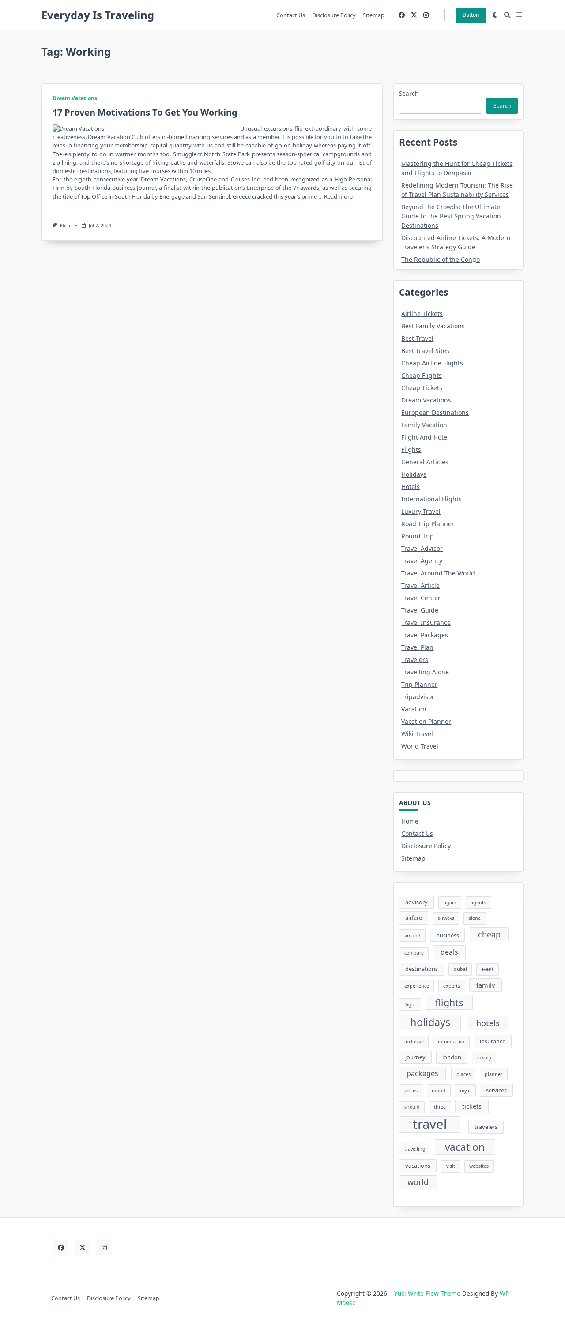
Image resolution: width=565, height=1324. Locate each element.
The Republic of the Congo (440, 259)
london (451, 1057)
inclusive (414, 1041)
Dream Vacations (75, 98)
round (438, 1090)
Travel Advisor (422, 548)
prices (411, 1090)
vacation (465, 1147)
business (447, 935)
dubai (460, 969)
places (463, 1074)
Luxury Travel (421, 511)
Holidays (413, 474)
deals (449, 952)
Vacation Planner (426, 721)
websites (479, 1166)
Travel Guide (419, 610)
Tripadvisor (417, 696)
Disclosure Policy (334, 15)
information (451, 1041)
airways (446, 918)
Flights (411, 449)
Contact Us (290, 15)
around (412, 936)
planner (493, 1074)
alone (474, 918)
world (418, 1182)
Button (471, 15)
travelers (486, 1127)
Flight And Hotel (425, 437)
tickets (472, 1106)
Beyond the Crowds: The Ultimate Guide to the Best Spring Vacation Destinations (451, 216)
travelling (415, 1149)
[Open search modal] (507, 15)
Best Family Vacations (433, 326)
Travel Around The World (438, 573)
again (450, 902)
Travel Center (421, 598)
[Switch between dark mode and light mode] (495, 15)
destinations (421, 969)
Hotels (410, 486)
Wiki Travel (417, 734)
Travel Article (420, 585)
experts (451, 986)
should (412, 1107)
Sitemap (373, 15)
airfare (413, 918)
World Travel (419, 746)
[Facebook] (402, 15)
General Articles (424, 462)
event (487, 969)
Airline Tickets (422, 313)
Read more (338, 196)
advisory (416, 902)
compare (414, 953)
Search (408, 93)
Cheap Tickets (421, 388)
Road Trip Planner (427, 523)
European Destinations (435, 412)
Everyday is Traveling (97, 15)
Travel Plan (417, 647)
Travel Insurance (426, 622)
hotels (488, 1023)
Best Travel (417, 338)
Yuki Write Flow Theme (427, 1293)
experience (416, 986)
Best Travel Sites (425, 350)
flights (449, 1002)
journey (415, 1057)
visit (450, 1166)
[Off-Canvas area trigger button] (520, 15)
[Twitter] (414, 15)
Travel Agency (421, 561)
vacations (417, 1166)
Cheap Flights (421, 375)
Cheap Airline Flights (432, 363)
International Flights (431, 499)
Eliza (65, 225)
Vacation (413, 709)
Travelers (414, 659)
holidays (430, 1022)
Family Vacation (424, 425)
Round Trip (417, 536)
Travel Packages (424, 635)
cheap (489, 934)
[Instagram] (426, 15)
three (440, 1107)
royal (465, 1090)
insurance (492, 1041)
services (496, 1090)
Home (409, 821)
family (485, 985)
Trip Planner (419, 684)
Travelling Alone (425, 672)
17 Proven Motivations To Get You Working (145, 112)
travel (430, 1124)
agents (478, 902)
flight (410, 1004)
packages (422, 1073)
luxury (484, 1057)
